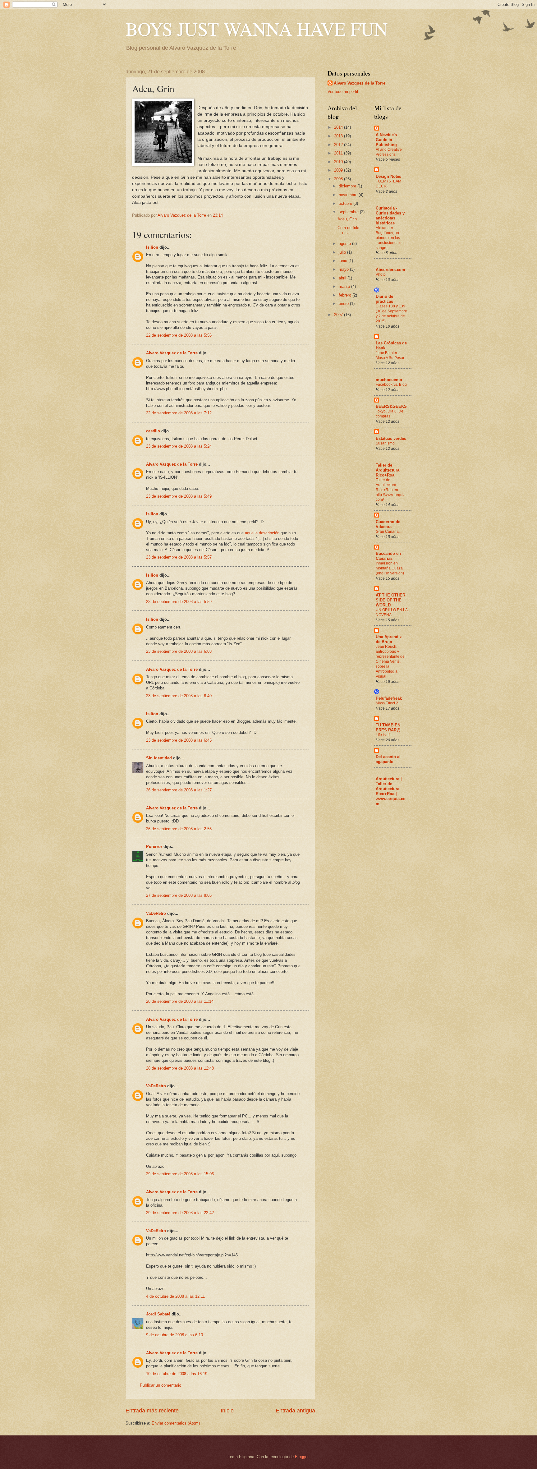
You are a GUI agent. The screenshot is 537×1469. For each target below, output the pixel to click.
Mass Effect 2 (387, 703)
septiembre (349, 212)
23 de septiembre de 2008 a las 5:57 (179, 557)
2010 (339, 161)
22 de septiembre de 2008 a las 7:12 (179, 413)
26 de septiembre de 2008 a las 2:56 (179, 829)
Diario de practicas (384, 299)
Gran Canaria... (389, 531)
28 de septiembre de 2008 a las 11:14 (179, 1001)
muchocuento (389, 379)
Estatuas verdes (391, 438)
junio (343, 260)
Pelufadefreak (389, 698)
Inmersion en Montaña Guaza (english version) (390, 568)
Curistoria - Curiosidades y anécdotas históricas (390, 215)
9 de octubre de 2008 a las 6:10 (174, 1335)
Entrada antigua (295, 1410)
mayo (344, 269)
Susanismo (385, 443)
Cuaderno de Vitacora (388, 524)
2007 (339, 314)
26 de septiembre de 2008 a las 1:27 (179, 790)
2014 (339, 127)
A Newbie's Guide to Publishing (386, 139)
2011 (339, 153)
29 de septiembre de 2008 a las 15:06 (180, 1174)
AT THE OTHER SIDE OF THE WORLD (390, 600)
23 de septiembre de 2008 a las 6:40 (179, 695)
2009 (339, 170)
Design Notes (388, 176)
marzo (345, 286)
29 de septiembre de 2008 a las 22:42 (180, 1212)
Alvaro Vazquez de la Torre (172, 353)
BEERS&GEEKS (391, 406)
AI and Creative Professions (389, 152)
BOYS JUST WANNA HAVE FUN (257, 28)
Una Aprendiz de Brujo (389, 639)
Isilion (152, 247)
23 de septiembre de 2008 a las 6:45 (179, 740)
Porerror (154, 846)
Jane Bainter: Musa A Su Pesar (390, 355)
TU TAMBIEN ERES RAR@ (388, 727)
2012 (339, 144)
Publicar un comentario (160, 1385)
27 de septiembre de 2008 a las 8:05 (179, 895)
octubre (346, 203)
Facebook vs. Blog (391, 384)
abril (343, 278)
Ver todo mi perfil (343, 91)
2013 (339, 136)
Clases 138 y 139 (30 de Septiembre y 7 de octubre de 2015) (391, 313)
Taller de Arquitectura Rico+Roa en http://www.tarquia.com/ (391, 490)
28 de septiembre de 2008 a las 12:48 (180, 1068)
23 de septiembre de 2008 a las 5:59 (179, 601)
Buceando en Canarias (388, 556)
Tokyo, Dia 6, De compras (389, 413)
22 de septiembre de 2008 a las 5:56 (179, 335)
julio (343, 252)
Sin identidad (159, 758)
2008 (339, 179)
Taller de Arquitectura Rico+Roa (387, 470)
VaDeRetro (156, 913)
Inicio (227, 1410)
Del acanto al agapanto (388, 759)
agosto (345, 243)
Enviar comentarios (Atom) (176, 1423)
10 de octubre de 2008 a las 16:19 (176, 1373)
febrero (345, 295)
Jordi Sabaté (158, 1314)
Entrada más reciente (152, 1410)
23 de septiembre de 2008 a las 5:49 (179, 496)
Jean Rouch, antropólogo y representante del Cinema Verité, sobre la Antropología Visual (391, 661)
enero (344, 303)
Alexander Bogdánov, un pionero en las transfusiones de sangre (390, 238)
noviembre (349, 194)
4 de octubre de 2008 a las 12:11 (175, 1296)
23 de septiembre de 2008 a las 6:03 (179, 651)
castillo (153, 431)
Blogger (301, 1456)
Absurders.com (390, 269)
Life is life (384, 735)
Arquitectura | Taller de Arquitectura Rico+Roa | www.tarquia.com (391, 791)
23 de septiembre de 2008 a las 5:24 (179, 446)
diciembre (348, 186)
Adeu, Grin (347, 219)
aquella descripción (262, 533)
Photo (381, 274)
